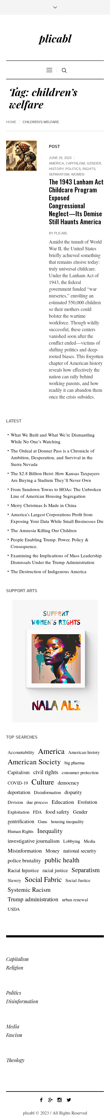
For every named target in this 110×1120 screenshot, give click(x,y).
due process (37, 802)
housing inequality (67, 821)
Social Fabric (43, 879)
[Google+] (50, 1099)
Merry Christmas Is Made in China (43, 505)
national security (79, 850)
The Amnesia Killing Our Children (44, 530)
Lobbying (71, 841)
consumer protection (80, 772)
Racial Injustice (23, 870)
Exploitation (18, 812)
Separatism (59, 174)
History (56, 169)
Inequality (50, 831)
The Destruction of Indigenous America (48, 571)
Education (63, 801)
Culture (42, 781)
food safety (57, 811)
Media (89, 841)
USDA (14, 909)
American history (84, 752)
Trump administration (33, 899)
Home (11, 122)
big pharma (74, 763)
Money (53, 850)
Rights (88, 169)
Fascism (14, 1035)
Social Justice (77, 880)
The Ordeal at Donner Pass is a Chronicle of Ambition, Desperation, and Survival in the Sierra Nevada (52, 457)
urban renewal (75, 899)
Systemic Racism (29, 889)
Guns (42, 821)
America (56, 163)
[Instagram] (59, 1099)
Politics (73, 169)
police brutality (24, 860)
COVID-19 (18, 783)
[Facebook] (41, 1099)
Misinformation (25, 850)
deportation (19, 792)
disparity (73, 792)
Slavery (14, 880)
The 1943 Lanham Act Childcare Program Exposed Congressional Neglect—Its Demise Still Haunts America (76, 201)
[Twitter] (68, 1099)
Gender (94, 163)
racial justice (55, 870)
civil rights (45, 772)
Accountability (21, 752)
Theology (15, 1060)
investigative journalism (34, 840)
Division (15, 802)
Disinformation (47, 792)
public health (62, 859)
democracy (68, 782)
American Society (34, 761)
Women (77, 174)
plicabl (61, 233)
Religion (14, 967)
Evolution (87, 802)
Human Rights (21, 831)
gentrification (21, 821)
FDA (37, 812)
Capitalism (75, 163)
